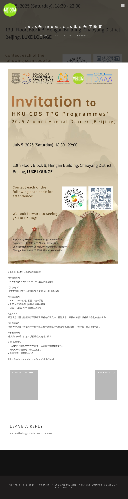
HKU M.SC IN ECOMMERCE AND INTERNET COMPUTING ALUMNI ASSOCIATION (78, 486)
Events (83, 35)
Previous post (25, 372)
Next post (105, 372)
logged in (27, 433)
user (69, 35)
